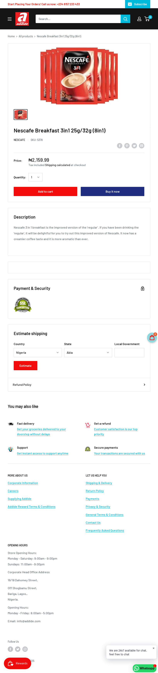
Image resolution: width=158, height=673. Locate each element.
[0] (147, 19)
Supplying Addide (19, 498)
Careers (13, 490)
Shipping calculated (57, 165)
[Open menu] (10, 19)
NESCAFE (19, 139)
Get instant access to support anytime (42, 453)
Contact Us (93, 522)
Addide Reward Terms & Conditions (31, 506)
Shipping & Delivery (99, 483)
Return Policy (95, 490)
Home (11, 36)
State (67, 344)
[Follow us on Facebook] (10, 649)
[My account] (139, 19)
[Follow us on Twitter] (17, 649)
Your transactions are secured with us (119, 453)
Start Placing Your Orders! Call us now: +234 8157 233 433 (44, 4)
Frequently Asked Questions (105, 530)
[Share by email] (141, 145)
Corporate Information (23, 483)
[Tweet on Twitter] (134, 145)
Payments (92, 498)
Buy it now (113, 191)
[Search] (125, 19)
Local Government (127, 344)
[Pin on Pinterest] (127, 145)
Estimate (25, 365)
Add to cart (45, 191)
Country (19, 344)
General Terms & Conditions (105, 514)
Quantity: (20, 177)
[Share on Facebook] (119, 145)
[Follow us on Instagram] (25, 649)
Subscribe (140, 4)
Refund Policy (22, 384)
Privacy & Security (98, 506)
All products (26, 36)
